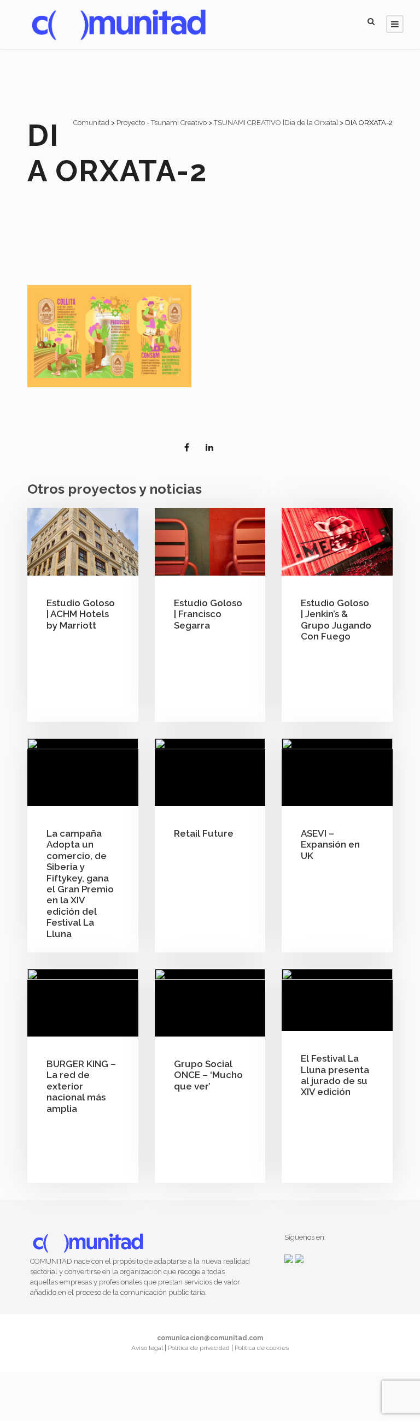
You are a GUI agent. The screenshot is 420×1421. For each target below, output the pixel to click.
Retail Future (204, 833)
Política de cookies (262, 1348)
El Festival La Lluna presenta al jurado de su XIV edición (335, 1075)
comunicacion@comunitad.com (210, 1338)
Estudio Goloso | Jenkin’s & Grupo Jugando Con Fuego (336, 619)
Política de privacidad (199, 1348)
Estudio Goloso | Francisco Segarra (208, 614)
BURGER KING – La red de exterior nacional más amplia (81, 1086)
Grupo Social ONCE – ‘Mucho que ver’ (208, 1075)
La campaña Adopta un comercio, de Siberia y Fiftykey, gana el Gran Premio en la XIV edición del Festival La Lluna (80, 883)
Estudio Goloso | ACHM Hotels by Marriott (80, 614)
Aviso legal (148, 1348)
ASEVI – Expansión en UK (330, 844)
